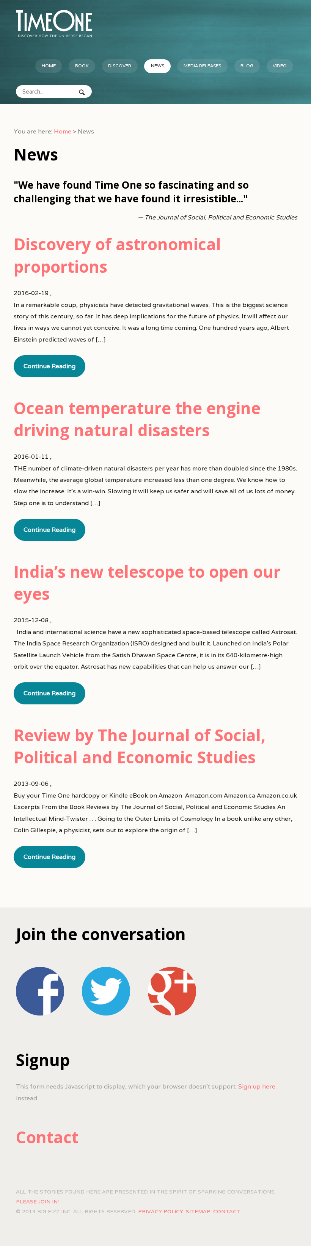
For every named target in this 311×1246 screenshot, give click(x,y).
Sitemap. (199, 1211)
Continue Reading (49, 366)
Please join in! (37, 1201)
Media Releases (202, 65)
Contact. (227, 1211)
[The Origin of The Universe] (54, 23)
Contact (47, 1137)
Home (49, 65)
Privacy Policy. (161, 1211)
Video (280, 65)
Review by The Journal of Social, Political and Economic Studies (139, 746)
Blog (246, 65)
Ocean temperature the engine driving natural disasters (137, 419)
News (157, 65)
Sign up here (256, 1086)
